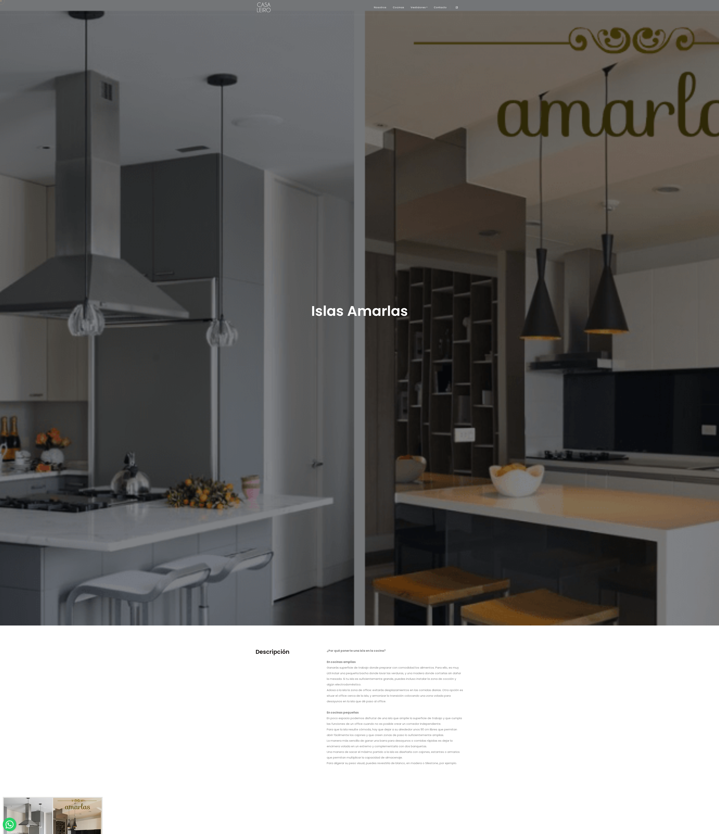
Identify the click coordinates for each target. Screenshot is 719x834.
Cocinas (398, 7)
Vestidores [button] (418, 7)
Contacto (440, 7)
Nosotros (380, 7)
